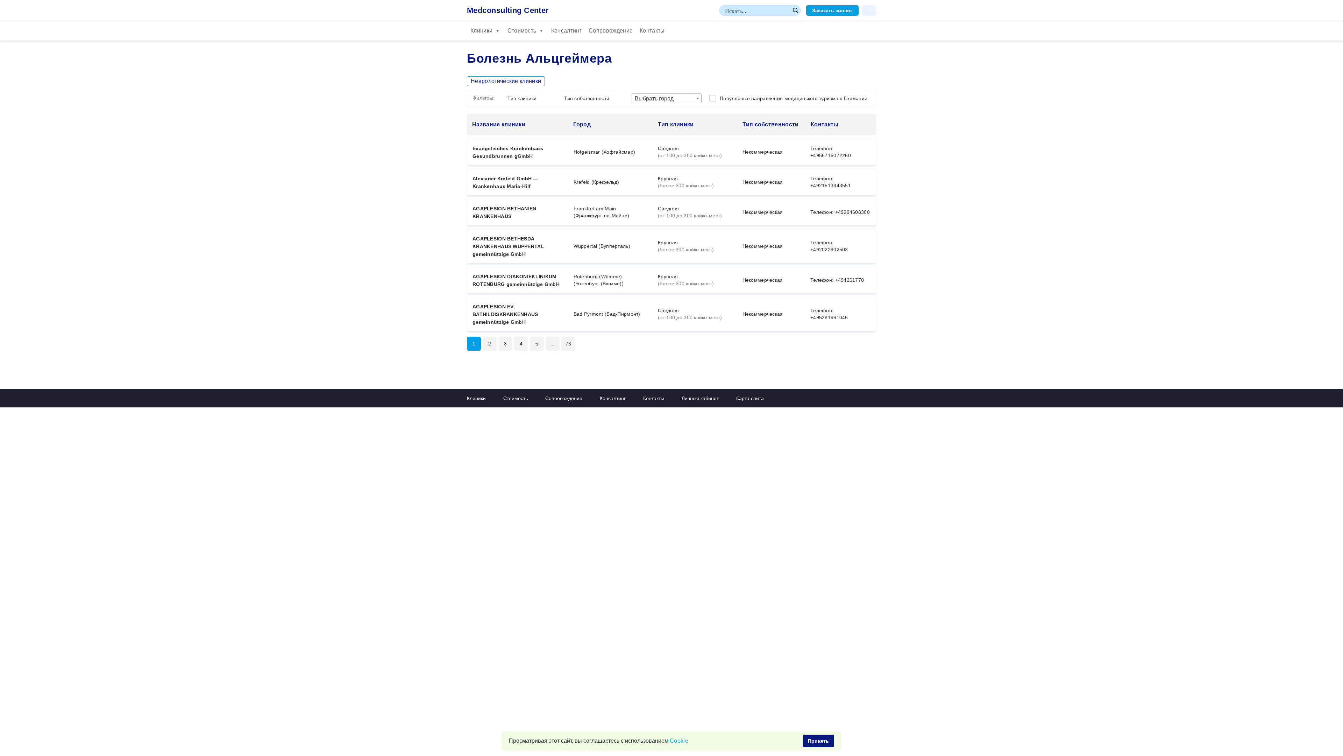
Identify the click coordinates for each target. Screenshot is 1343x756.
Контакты (652, 31)
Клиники (481, 31)
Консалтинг (566, 31)
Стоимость (522, 31)
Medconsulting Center (508, 10)
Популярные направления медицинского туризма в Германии (793, 98)
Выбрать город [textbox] (654, 99)
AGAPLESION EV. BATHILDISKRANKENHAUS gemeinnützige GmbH (505, 314)
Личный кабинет (700, 398)
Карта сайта (750, 398)
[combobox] (667, 98)
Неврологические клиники (506, 81)
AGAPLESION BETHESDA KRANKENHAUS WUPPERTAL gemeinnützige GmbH (508, 246)
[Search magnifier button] (795, 10)
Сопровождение (611, 31)
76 (568, 343)
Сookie (679, 741)
